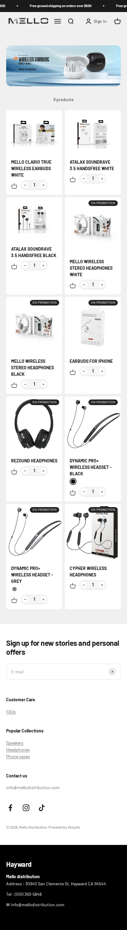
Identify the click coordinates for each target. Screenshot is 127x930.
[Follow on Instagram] (26, 808)
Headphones (18, 749)
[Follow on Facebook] (10, 808)
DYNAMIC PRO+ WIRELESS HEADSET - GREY (32, 575)
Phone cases (18, 756)
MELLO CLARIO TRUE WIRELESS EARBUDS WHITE (31, 168)
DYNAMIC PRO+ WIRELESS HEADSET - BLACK (91, 467)
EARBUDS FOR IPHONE (91, 361)
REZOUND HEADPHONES (34, 460)
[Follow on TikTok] (42, 808)
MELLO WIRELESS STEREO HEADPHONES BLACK (32, 367)
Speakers (14, 742)
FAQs (11, 711)
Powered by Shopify (64, 827)
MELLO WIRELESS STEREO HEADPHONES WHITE (91, 268)
